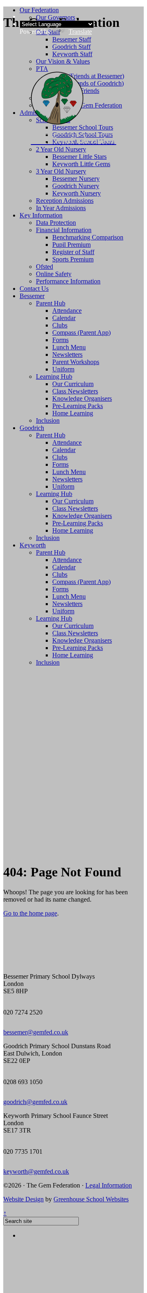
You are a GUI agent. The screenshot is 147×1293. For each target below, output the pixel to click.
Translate (80, 31)
